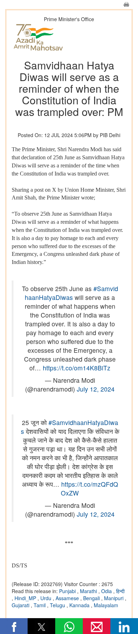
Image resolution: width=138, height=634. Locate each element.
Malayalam (106, 605)
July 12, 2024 (96, 388)
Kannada (80, 605)
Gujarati (21, 605)
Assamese (68, 598)
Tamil (40, 605)
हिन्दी (120, 591)
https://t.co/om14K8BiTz (76, 367)
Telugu (58, 605)
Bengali (92, 598)
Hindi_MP (26, 598)
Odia (107, 591)
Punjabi (68, 591)
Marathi (89, 591)
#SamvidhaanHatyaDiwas (71, 293)
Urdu (46, 598)
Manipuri (114, 598)
